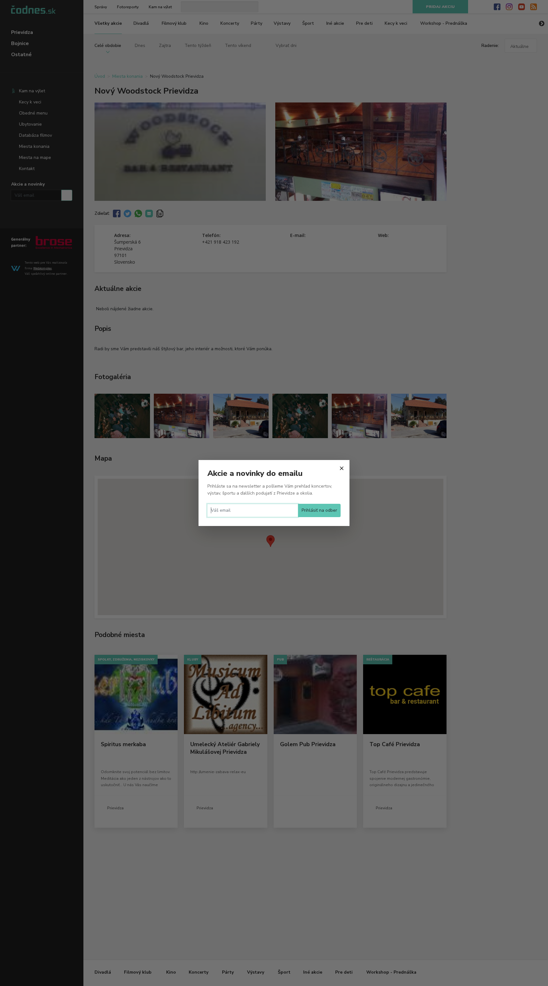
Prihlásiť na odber (319, 510)
